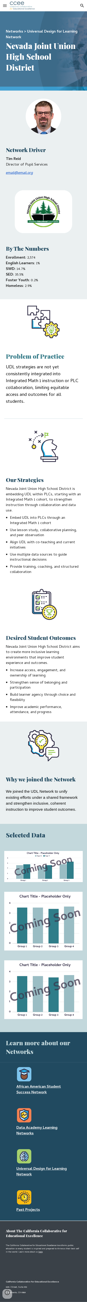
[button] (5, 5)
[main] (43, 50)
